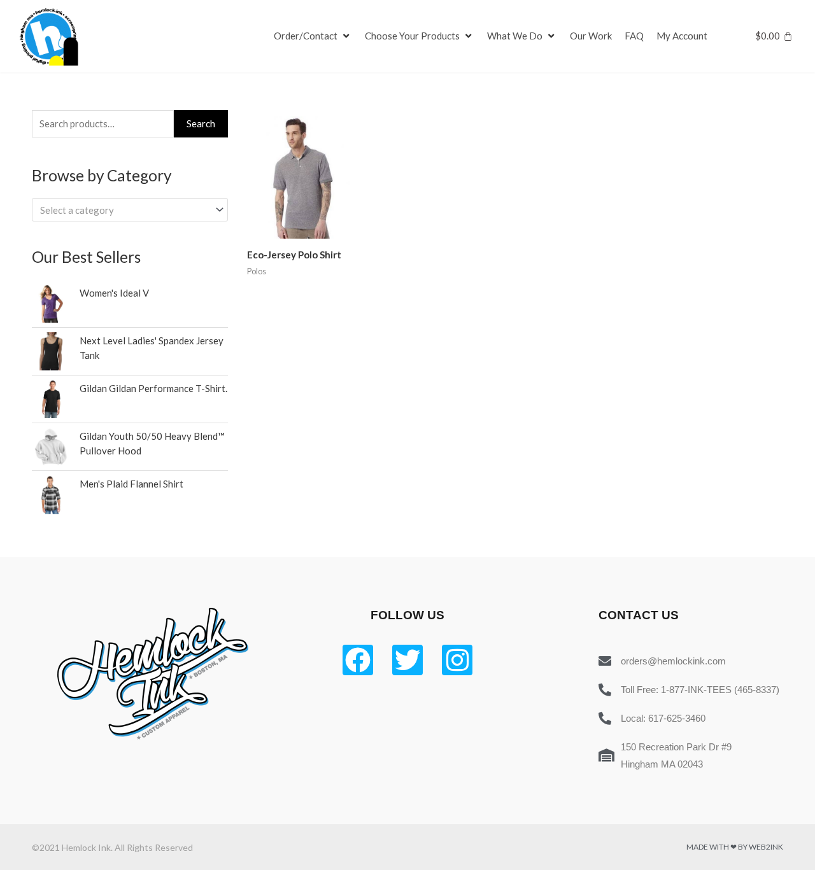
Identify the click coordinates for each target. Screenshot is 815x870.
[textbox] (124, 210)
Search (201, 123)
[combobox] (130, 209)
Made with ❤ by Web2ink (734, 847)
